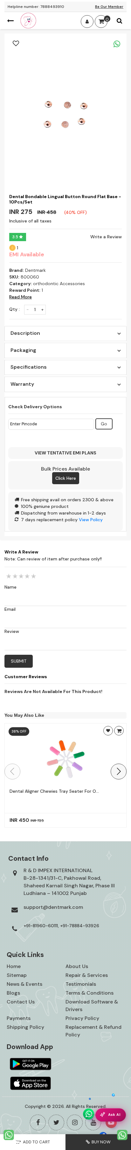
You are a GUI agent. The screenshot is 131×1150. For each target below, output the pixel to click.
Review (11, 631)
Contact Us (21, 1001)
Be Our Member (109, 6)
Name (10, 587)
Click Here (65, 478)
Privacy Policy (82, 1018)
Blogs (13, 993)
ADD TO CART (35, 1142)
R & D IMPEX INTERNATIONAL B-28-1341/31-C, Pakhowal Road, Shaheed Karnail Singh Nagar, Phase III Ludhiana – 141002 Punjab (69, 882)
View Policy (91, 519)
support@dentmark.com (53, 907)
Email (10, 609)
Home (14, 966)
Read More (20, 297)
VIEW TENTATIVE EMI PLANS (65, 453)
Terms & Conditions (90, 993)
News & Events (24, 984)
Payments (19, 1018)
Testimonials (81, 984)
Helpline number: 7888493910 (36, 6)
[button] (119, 771)
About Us (77, 966)
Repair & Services (87, 975)
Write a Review (106, 237)
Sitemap (17, 975)
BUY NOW (100, 1142)
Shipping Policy (25, 1027)
